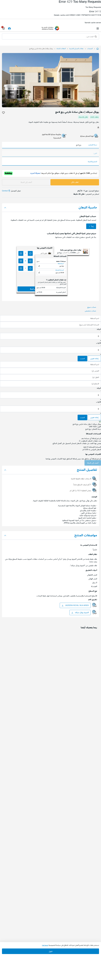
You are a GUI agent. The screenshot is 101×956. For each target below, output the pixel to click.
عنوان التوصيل (11, 190)
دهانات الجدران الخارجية (76, 48)
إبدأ (92, 226)
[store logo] (50, 28)
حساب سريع (91, 307)
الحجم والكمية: (92, 162)
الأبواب (98, 343)
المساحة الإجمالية (95, 447)
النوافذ (99, 329)
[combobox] (50, 36)
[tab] (50, 207)
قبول (50, 951)
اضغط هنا (45, 945)
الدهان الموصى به (95, 449)
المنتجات (90, 48)
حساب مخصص (90, 311)
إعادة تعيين (94, 358)
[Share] (7, 112)
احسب (82, 358)
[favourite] (3, 112)
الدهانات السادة (61, 48)
